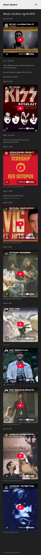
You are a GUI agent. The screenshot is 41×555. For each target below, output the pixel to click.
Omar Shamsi (10, 4)
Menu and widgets (36, 6)
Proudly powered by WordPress (11, 552)
